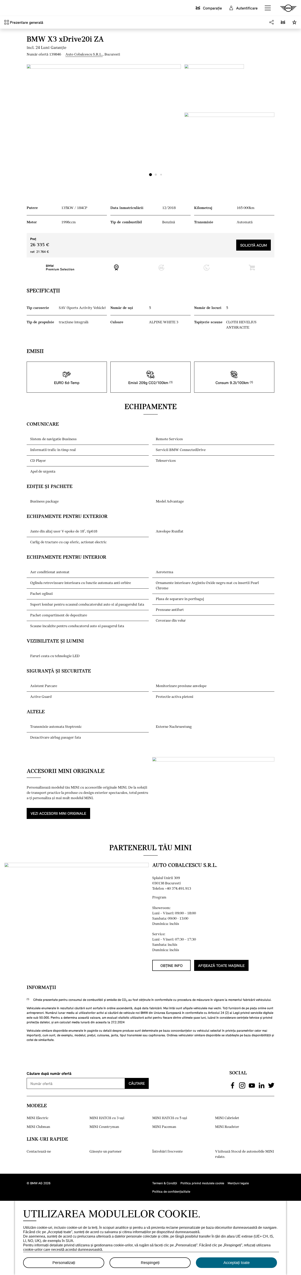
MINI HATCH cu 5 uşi (169, 1118)
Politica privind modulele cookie (202, 1183)
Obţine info (171, 965)
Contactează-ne (39, 1151)
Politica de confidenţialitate (171, 1191)
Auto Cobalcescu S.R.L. (84, 54)
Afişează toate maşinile (221, 965)
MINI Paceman (164, 1127)
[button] (268, 8)
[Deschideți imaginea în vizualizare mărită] (104, 122)
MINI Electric (37, 1118)
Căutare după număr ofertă (49, 1073)
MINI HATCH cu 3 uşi (106, 1118)
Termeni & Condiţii (164, 1183)
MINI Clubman (38, 1127)
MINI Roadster (227, 1127)
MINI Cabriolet (227, 1118)
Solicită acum (253, 245)
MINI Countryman (104, 1127)
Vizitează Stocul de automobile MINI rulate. (244, 1154)
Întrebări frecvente (167, 1151)
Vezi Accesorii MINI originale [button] (58, 813)
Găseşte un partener (105, 1151)
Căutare (137, 1083)
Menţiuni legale (238, 1183)
